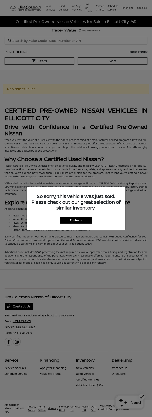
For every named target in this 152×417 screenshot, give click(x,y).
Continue (76, 220)
